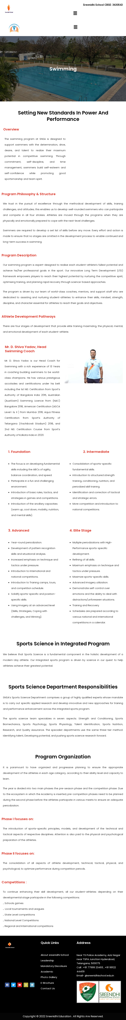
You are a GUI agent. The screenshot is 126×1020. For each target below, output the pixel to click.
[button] (75, 13)
